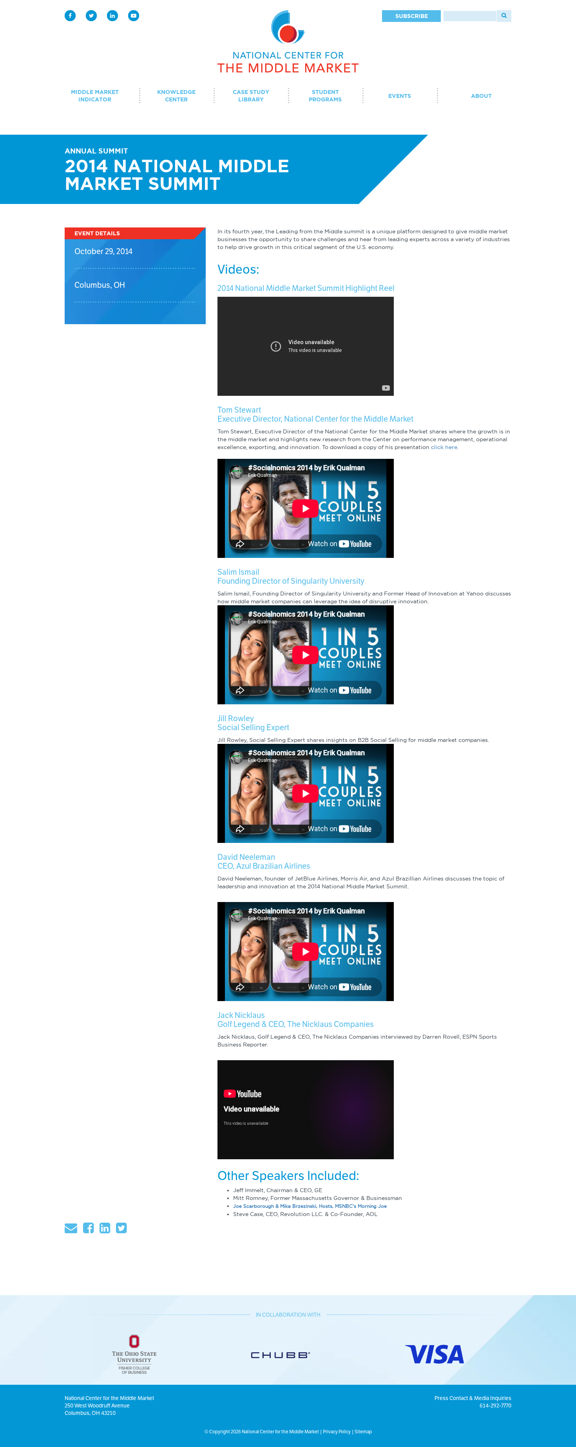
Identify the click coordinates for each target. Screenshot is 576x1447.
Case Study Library (251, 96)
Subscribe (411, 16)
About (481, 96)
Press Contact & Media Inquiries (473, 1398)
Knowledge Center (176, 96)
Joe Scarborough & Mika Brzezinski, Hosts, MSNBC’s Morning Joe (310, 1206)
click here (444, 447)
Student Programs (325, 96)
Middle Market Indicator (95, 96)
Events (399, 96)
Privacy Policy (337, 1431)
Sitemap (363, 1431)
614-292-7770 (495, 1405)
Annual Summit (96, 151)
